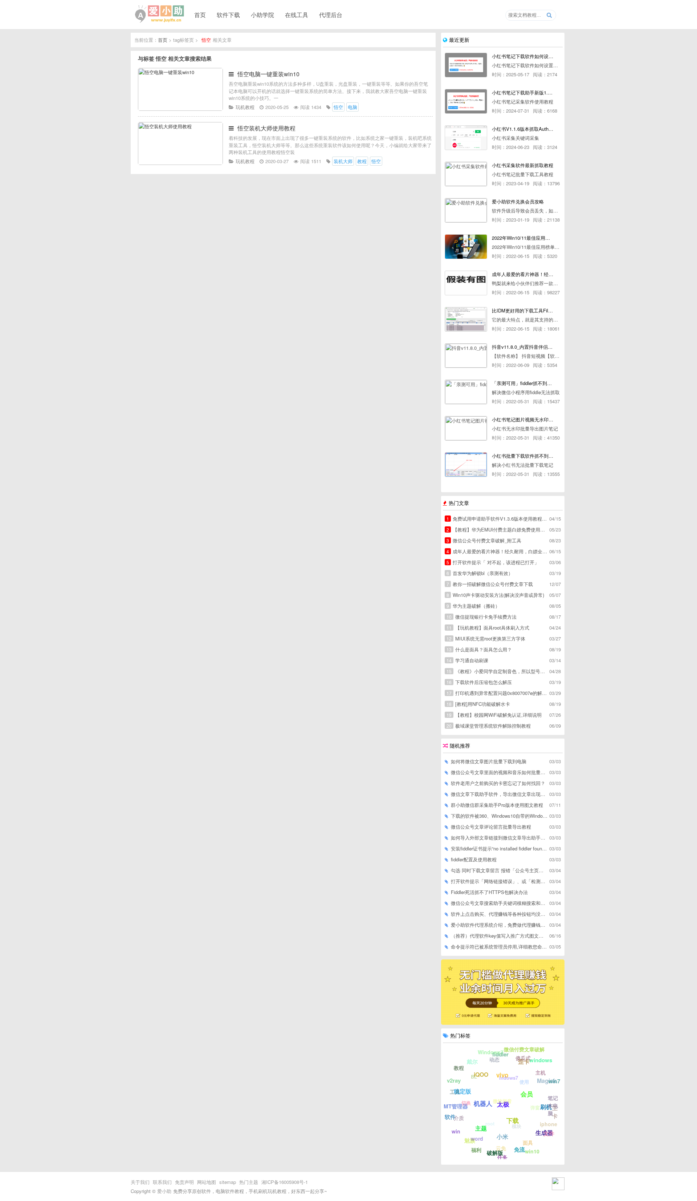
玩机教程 (245, 107)
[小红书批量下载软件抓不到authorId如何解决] (466, 465)
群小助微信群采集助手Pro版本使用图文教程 (497, 804)
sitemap (227, 1181)
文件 (548, 1133)
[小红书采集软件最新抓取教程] (466, 174)
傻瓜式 (523, 1058)
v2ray (454, 1080)
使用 (524, 1081)
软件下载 (228, 14)
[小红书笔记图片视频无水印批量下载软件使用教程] (466, 428)
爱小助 (164, 1191)
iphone (548, 1124)
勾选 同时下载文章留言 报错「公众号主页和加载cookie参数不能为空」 (499, 870)
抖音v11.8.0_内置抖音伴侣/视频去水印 (522, 346)
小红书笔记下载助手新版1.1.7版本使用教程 (522, 92)
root (489, 1123)
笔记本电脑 (553, 1105)
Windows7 (491, 1052)
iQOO (481, 1074)
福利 (476, 1149)
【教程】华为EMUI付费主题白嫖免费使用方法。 (497, 529)
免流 (519, 1149)
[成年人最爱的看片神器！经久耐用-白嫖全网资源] (466, 283)
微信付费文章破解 (524, 1049)
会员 (527, 1093)
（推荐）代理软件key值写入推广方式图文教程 (499, 935)
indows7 (508, 1077)
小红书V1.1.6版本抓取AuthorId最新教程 (522, 128)
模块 (516, 1126)
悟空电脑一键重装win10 (268, 74)
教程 (459, 1067)
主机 (540, 1072)
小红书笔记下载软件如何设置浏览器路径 (522, 56)
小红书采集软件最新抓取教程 (522, 165)
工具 (455, 1091)
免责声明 (184, 1181)
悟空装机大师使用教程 (266, 128)
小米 (502, 1136)
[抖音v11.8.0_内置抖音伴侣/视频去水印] (466, 356)
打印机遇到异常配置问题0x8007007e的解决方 (497, 693)
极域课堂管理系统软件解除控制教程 (489, 725)
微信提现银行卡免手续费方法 (482, 616)
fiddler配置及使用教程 (474, 859)
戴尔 (472, 1061)
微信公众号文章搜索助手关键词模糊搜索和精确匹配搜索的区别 (499, 902)
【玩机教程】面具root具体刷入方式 (488, 627)
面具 (528, 1142)
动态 (494, 1059)
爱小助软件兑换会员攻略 (518, 201)
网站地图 (206, 1181)
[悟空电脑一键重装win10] (180, 108)
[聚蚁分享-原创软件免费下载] (160, 14)
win (456, 1131)
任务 (502, 1157)
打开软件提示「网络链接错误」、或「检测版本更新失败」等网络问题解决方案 (499, 881)
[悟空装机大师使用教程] (180, 162)
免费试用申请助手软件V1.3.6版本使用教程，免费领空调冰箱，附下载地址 (497, 518)
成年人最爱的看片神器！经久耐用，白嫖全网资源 (497, 551)
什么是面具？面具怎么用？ (479, 649)
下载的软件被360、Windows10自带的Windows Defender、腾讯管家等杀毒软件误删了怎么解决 (499, 815)
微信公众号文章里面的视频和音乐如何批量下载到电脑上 (499, 772)
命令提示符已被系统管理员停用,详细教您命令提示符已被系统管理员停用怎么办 (499, 946)
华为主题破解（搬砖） (473, 605)
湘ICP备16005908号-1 (284, 1181)
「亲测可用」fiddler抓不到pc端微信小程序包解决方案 (522, 383)
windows (540, 1060)
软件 (450, 1117)
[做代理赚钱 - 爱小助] (502, 1022)
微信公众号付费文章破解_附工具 (484, 540)
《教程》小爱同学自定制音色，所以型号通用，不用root (497, 671)
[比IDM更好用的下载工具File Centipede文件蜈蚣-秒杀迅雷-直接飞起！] (466, 319)
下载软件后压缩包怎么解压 (479, 682)
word (477, 1138)
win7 (554, 1081)
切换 (466, 1102)
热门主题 (248, 1181)
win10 (532, 1151)
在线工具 (296, 14)
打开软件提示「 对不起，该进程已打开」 (493, 562)
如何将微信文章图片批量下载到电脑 (488, 761)
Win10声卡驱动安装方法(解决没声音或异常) (495, 594)
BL (474, 1076)
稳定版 (462, 1091)
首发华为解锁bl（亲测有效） (480, 573)
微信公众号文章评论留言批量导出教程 (491, 826)
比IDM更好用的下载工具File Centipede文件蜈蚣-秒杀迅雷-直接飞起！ (522, 310)
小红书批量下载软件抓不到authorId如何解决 (522, 455)
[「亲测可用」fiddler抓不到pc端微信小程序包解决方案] (466, 392)
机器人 (483, 1103)
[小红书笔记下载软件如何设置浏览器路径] (466, 65)
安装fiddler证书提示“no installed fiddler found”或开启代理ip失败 (499, 848)
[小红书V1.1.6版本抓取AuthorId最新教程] (466, 138)
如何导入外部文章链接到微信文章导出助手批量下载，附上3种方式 (499, 837)
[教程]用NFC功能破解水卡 (478, 703)
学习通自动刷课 (467, 660)
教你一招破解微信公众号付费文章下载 (490, 584)
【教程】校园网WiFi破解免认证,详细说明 (494, 714)
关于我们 (140, 1181)
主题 (481, 1128)
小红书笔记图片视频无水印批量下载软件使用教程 (522, 419)
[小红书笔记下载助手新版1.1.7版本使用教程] (466, 101)
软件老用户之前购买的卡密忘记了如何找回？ (498, 783)
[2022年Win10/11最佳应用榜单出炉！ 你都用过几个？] (466, 247)
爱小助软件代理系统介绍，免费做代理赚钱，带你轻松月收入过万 (499, 924)
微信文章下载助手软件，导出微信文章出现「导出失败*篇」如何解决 (499, 793)
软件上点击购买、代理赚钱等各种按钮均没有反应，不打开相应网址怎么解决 (499, 913)
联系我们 (162, 1181)
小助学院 (262, 14)
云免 (501, 1148)
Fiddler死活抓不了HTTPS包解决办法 (489, 892)
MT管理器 (456, 1106)
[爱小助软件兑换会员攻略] (466, 210)
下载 (512, 1120)
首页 (200, 14)
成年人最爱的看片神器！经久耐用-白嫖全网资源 (522, 274)
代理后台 (330, 14)
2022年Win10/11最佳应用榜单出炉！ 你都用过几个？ (522, 237)
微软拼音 (502, 1100)
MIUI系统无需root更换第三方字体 (486, 638)
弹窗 (535, 1107)
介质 (459, 1117)
